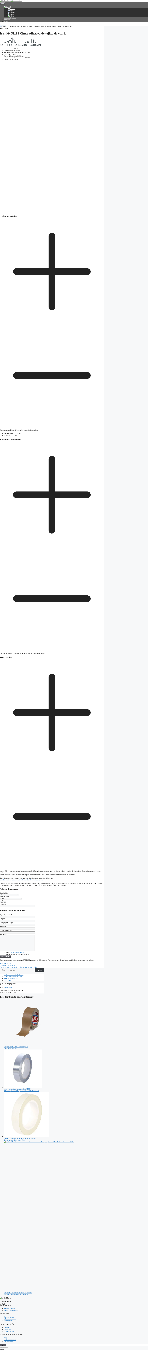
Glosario (6, 1327)
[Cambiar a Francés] (11, 12)
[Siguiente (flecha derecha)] (3, 1349)
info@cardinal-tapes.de (11, 1310)
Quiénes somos (9, 1317)
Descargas (7, 1329)
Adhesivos (7, 980)
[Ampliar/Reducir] (1, 1347)
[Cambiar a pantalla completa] (3, 1347)
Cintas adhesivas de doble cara (13, 975)
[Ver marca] (10, 45)
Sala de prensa (8, 1321)
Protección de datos (10, 1340)
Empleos (7, 21)
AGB (6, 1338)
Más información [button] (5, 963)
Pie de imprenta (9, 1341)
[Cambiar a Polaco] (11, 16)
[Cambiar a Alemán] (11, 9)
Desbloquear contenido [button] (7, 965)
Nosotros (7, 20)
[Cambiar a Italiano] (11, 14)
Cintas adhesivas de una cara (13, 977)
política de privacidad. (17, 952)
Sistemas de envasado (11, 978)
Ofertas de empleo (10, 1319)
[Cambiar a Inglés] (10, 10)
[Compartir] (5, 1347)
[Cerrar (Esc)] (7, 1347)
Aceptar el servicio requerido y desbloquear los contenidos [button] (18, 967)
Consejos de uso (9, 1331)
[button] (52, 321)
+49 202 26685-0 (8, 987)
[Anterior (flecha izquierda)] (1, 1349)
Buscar (40, 970)
